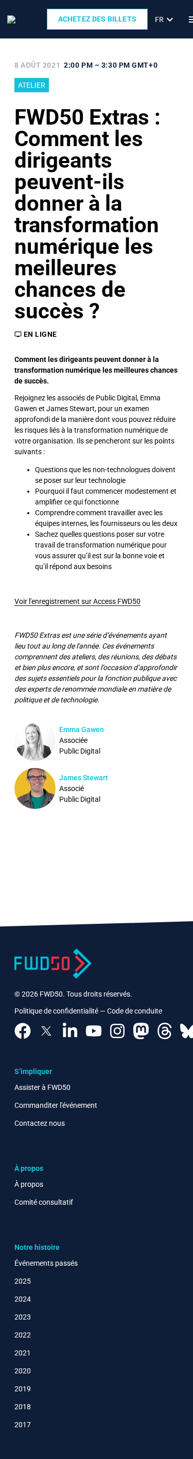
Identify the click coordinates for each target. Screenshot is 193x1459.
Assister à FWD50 (42, 1087)
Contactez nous (39, 1123)
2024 (22, 1299)
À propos (28, 1184)
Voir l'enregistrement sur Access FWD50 (77, 601)
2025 (22, 1281)
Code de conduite (134, 1011)
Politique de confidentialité (56, 1011)
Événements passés (46, 1263)
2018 (22, 1407)
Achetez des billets (97, 19)
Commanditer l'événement (55, 1105)
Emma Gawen (81, 729)
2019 (22, 1389)
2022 (22, 1335)
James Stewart (83, 778)
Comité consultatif (43, 1202)
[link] (165, 19)
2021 (22, 1353)
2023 (22, 1317)
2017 (22, 1425)
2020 (22, 1371)
